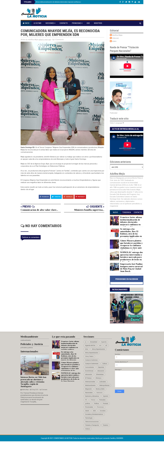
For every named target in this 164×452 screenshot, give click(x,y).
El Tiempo (88, 378)
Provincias (100, 407)
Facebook (45, 197)
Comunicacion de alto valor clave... (39, 209)
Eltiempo (98, 378)
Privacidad (76, 23)
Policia (93, 400)
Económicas (89, 371)
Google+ (69, 197)
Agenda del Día (90, 345)
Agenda (103, 342)
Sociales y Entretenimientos (94, 414)
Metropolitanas (104, 385)
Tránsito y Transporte (92, 425)
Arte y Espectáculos (91, 353)
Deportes (101, 367)
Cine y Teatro (89, 356)
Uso (88, 23)
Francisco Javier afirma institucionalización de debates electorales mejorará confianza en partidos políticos (58, 2)
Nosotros (98, 23)
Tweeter (57, 197)
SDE (94, 411)
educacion (100, 371)
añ (106, 345)
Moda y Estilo (100, 389)
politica (87, 403)
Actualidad (93, 342)
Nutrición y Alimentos (92, 396)
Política (96, 403)
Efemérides (100, 374)
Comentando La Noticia (63, 438)
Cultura (104, 363)
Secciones (50, 23)
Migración (88, 389)
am (100, 345)
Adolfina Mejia (117, 35)
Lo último (37, 23)
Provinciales (89, 407)
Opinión (105, 396)
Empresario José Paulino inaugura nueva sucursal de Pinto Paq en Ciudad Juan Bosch (131, 267)
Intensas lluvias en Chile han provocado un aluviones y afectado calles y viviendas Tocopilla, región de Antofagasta (33, 382)
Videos (87, 429)
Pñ (86, 400)
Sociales (102, 411)
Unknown (115, 38)
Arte (86, 349)
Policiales (102, 400)
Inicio (26, 23)
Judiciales (102, 382)
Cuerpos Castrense (91, 360)
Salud (87, 411)
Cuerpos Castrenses (91, 363)
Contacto (64, 23)
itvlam (114, 41)
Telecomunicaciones (92, 421)
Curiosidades (89, 367)
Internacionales (90, 382)
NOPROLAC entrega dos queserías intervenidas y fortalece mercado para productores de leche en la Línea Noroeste (131, 257)
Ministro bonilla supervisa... (89, 209)
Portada (105, 403)
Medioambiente (90, 385)
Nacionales (88, 392)
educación (88, 374)
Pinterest (81, 197)
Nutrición (99, 392)
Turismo (105, 425)
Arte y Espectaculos (98, 349)
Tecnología (88, 418)
